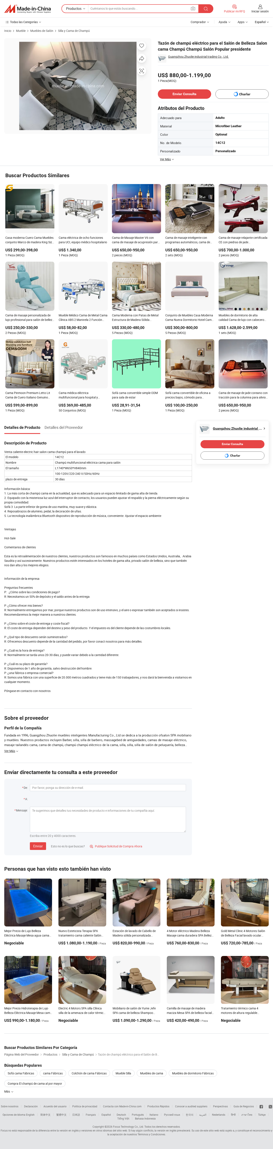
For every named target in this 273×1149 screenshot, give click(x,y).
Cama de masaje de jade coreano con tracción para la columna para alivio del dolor (243, 395)
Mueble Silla (123, 1073)
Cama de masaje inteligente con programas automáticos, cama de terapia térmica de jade (187, 240)
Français (91, 1114)
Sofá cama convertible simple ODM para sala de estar (135, 395)
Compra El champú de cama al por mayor (35, 1083)
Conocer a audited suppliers (191, 1106)
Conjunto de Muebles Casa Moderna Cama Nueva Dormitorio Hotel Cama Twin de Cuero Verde (189, 318)
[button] (193, 8)
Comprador (198, 22)
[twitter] (270, 1106)
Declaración (31, 1106)
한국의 (189, 1114)
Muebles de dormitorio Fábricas (193, 1073)
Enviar (38, 846)
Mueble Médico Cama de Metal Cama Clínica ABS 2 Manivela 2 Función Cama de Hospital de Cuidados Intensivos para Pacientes (83, 318)
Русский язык (172, 1114)
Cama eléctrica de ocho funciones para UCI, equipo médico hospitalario (83, 240)
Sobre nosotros (9, 1106)
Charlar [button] (244, 94)
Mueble (21, 31)
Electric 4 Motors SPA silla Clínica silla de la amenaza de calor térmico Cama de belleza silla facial (81, 1012)
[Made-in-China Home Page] (27, 8)
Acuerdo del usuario (55, 1106)
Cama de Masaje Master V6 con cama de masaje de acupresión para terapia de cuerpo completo (136, 240)
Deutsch (121, 1114)
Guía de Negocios (244, 1106)
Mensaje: (22, 810)
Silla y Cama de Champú (74, 31)
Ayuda (223, 22)
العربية (202, 1114)
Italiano (154, 1114)
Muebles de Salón (41, 31)
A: (26, 799)
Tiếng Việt (123, 1118)
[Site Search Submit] (205, 8)
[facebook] (261, 1106)
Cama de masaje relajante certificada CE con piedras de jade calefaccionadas (243, 240)
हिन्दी (233, 1114)
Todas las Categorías (24, 22)
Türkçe (262, 1114)
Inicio (7, 31)
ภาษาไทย (246, 1114)
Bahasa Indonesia (145, 1118)
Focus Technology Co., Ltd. (128, 1126)
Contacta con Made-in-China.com (122, 1106)
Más (7, 1091)
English (30, 1114)
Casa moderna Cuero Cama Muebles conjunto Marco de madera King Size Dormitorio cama (29, 240)
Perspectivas (220, 1106)
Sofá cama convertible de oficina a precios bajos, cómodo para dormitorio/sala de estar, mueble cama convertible (188, 395)
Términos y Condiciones (151, 1134)
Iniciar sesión (260, 11)
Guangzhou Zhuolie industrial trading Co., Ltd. (198, 57)
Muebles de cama (151, 1073)
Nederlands (218, 1114)
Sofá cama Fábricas (21, 1073)
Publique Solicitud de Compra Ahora (116, 846)
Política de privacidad (84, 1106)
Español (106, 1114)
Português (138, 1114)
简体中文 (45, 1114)
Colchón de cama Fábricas (89, 1073)
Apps (241, 22)
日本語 (76, 1114)
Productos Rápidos (158, 1106)
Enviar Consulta (184, 94)
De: (26, 788)
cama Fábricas (53, 1073)
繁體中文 (61, 1114)
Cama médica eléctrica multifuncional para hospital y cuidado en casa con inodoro (78, 395)
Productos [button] (73, 8)
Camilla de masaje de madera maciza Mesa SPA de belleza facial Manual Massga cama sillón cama (189, 1012)
